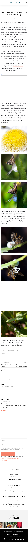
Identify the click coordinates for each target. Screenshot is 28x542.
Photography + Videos (14, 9)
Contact (16, 534)
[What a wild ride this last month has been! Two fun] (14, 525)
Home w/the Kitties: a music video (14, 504)
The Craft (19, 345)
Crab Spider (7, 70)
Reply (4, 392)
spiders (18, 350)
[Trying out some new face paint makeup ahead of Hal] (3, 525)
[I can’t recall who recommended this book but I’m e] (19, 525)
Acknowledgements (14, 536)
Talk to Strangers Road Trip (14, 491)
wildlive (4, 353)
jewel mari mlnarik (14, 2)
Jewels (3, 370)
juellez (15, 518)
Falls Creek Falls (14, 474)
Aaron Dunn (5, 399)
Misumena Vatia (18, 66)
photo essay (11, 350)
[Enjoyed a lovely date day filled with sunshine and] (8, 525)
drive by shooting (14, 485)
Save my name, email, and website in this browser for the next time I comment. (12, 448)
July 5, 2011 (14, 18)
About (8, 534)
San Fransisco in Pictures (14, 480)
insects (4, 350)
